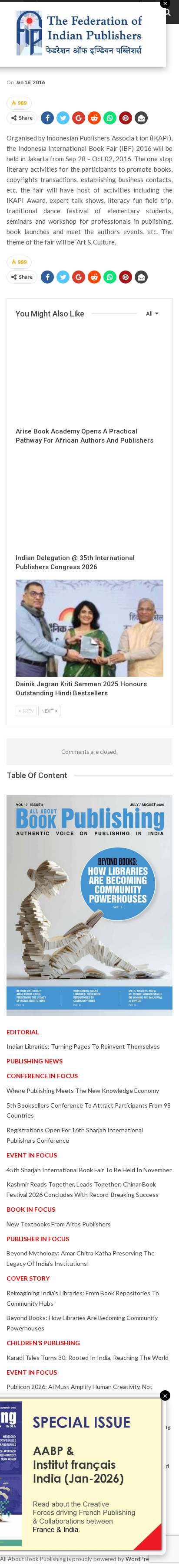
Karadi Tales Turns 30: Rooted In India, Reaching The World (88, 1357)
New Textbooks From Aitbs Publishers (59, 1224)
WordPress (140, 1558)
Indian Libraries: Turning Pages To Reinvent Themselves (83, 1046)
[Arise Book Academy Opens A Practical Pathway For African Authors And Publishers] (89, 375)
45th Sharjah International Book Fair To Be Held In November (89, 1170)
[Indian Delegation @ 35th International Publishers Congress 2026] (89, 501)
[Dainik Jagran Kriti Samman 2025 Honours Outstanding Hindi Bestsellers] (89, 628)
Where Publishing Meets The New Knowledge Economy (83, 1090)
